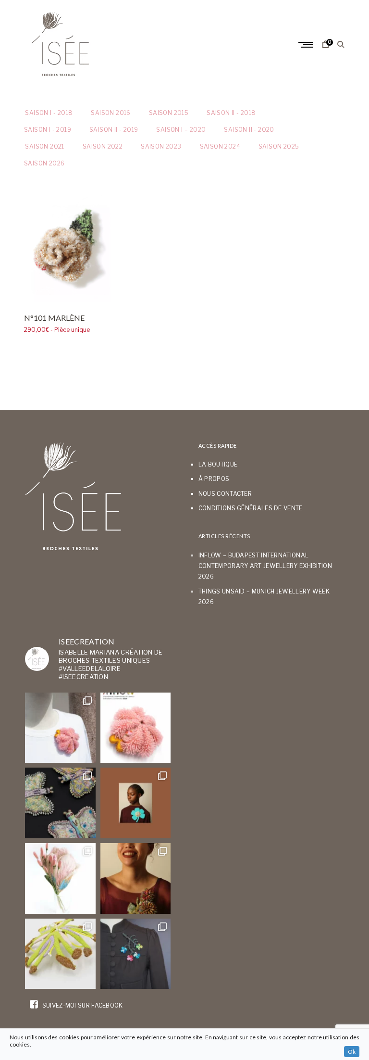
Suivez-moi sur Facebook (81, 1005)
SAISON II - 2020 (249, 129)
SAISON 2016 (110, 112)
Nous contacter (225, 493)
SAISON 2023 (161, 146)
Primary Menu (306, 44)
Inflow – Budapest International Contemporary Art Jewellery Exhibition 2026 (265, 566)
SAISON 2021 (44, 146)
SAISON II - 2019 (113, 129)
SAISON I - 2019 (47, 129)
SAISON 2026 (44, 163)
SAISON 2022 (103, 146)
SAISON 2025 (278, 146)
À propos (213, 478)
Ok (352, 1051)
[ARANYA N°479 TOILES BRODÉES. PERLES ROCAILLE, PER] (60, 954)
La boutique (217, 464)
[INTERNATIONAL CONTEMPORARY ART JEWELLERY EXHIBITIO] (60, 728)
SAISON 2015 (168, 112)
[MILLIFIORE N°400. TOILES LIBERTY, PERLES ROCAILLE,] (135, 878)
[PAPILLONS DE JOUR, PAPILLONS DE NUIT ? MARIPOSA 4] (60, 803)
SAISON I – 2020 (181, 129)
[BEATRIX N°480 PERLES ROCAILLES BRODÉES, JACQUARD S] (135, 954)
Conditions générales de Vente (250, 508)
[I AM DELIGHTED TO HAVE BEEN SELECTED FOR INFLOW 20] (135, 728)
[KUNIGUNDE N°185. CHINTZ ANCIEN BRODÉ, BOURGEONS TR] (60, 878)
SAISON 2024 (220, 146)
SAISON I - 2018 (48, 112)
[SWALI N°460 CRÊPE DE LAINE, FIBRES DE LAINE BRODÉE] (135, 803)
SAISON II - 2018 (231, 112)
